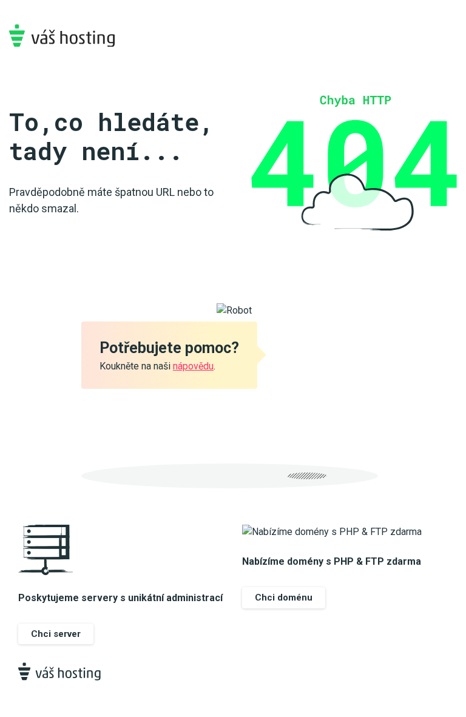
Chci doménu (283, 597)
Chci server (56, 633)
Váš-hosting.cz (62, 35)
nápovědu (193, 366)
